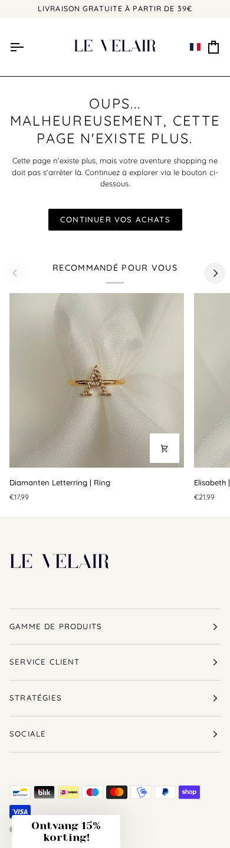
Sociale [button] (27, 733)
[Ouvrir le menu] (16, 47)
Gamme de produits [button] (55, 626)
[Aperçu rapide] (164, 448)
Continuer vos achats (115, 219)
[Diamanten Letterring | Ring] (96, 380)
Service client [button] (44, 661)
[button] (195, 47)
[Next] (214, 273)
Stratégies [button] (35, 697)
